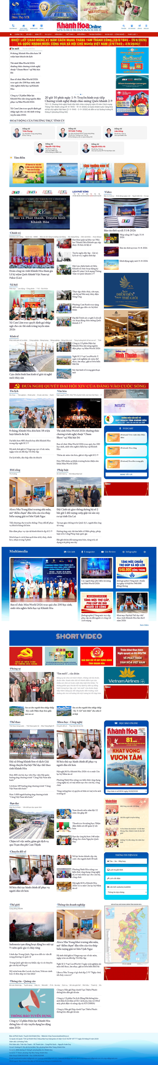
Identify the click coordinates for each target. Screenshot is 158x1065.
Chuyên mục (13, 28)
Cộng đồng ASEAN (16, 909)
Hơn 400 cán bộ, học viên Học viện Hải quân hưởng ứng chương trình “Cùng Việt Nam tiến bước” (30, 777)
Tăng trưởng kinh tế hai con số (85, 340)
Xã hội (14, 285)
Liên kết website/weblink (120, 887)
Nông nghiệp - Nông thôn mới (61, 340)
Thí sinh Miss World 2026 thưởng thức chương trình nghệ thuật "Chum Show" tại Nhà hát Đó (78, 434)
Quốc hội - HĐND (31, 237)
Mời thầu (86, 985)
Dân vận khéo (86, 237)
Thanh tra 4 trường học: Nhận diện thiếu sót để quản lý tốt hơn (86, 826)
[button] (75, 94)
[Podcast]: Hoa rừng (129, 448)
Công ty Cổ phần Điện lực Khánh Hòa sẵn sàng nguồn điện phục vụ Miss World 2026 (25, 99)
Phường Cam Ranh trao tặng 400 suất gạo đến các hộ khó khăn (85, 307)
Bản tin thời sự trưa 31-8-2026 (133, 248)
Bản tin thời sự (109, 196)
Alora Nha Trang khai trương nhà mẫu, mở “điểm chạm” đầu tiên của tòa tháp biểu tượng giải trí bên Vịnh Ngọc (30, 513)
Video (108, 192)
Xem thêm (144, 625)
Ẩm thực (12, 395)
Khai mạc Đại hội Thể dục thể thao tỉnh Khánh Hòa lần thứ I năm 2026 (131, 618)
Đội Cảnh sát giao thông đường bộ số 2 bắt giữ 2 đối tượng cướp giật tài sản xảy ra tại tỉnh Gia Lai (78, 513)
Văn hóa (62, 391)
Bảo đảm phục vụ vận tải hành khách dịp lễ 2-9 (30, 531)
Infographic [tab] (131, 552)
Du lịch (14, 391)
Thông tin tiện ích (126, 855)
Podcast (128, 429)
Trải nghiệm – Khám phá (26, 395)
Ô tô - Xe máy (55, 985)
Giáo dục (12, 289)
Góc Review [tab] (110, 552)
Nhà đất (45, 985)
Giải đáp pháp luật (75, 474)
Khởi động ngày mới (123, 196)
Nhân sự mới (34, 28)
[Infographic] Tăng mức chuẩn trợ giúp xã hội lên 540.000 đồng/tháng (131, 583)
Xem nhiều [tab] (28, 49)
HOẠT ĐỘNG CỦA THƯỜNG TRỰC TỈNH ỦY (37, 121)
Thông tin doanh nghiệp (71, 905)
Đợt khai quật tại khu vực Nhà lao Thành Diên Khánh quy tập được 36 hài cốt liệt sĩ (86, 242)
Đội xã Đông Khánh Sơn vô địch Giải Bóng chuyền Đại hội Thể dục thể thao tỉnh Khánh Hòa (30, 765)
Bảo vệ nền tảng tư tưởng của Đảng (53, 237)
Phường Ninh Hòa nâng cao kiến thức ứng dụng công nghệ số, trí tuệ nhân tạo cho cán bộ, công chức (78, 782)
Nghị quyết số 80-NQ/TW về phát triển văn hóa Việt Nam (78, 395)
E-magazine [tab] (89, 552)
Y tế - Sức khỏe (42, 289)
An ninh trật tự (62, 474)
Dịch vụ (64, 985)
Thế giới (15, 905)
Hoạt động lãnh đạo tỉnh (23, 29)
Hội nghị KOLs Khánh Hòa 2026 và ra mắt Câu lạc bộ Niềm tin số (86, 885)
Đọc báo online (128, 723)
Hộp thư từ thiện (15, 807)
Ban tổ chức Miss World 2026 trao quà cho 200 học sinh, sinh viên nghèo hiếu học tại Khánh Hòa (78, 446)
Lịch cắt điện (114, 878)
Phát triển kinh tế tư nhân (18, 340)
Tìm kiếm (123, 28)
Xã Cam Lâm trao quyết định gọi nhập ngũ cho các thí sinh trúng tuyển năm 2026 (25, 112)
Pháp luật (62, 470)
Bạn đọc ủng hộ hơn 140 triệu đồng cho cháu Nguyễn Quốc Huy (85, 839)
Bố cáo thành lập (15, 985)
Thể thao (15, 722)
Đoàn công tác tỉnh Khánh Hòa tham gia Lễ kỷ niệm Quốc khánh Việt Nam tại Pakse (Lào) (31, 274)
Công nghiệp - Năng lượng (38, 340)
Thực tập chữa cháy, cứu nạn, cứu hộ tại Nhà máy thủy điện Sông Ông (85, 294)
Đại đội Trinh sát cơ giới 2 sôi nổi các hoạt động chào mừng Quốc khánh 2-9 (86, 320)
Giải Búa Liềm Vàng (16, 237)
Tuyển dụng (28, 985)
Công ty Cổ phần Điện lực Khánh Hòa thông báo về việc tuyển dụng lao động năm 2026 (30, 1024)
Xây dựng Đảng (73, 237)
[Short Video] (79, 636)
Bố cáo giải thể (75, 985)
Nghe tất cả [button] (126, 474)
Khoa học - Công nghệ (69, 722)
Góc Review (131, 28)
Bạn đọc (14, 803)
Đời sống (15, 470)
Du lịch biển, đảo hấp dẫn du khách (25, 458)
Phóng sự (15, 669)
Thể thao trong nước (16, 726)
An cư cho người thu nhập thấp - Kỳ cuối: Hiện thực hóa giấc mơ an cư (39, 711)
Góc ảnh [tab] (71, 552)
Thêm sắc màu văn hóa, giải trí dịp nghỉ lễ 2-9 (77, 455)
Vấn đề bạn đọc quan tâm (32, 807)
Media (41, 28)
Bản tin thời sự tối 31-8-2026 (120, 230)
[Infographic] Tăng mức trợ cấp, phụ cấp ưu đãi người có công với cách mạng (96, 618)
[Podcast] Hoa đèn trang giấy (132, 461)
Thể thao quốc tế (32, 726)
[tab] (145, 552)
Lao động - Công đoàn (26, 289)
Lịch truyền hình (116, 870)
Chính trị (15, 233)
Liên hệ (139, 28)
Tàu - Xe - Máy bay (117, 861)
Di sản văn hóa (42, 395)
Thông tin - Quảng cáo (23, 981)
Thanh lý (94, 985)
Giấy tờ (37, 985)
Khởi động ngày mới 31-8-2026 (134, 261)
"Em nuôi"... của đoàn (68, 673)
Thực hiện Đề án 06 (76, 726)
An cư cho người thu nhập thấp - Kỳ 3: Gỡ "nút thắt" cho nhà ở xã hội (86, 711)
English (146, 28)
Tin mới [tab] (14, 49)
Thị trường (13, 474)
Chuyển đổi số (62, 726)
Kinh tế (14, 336)
